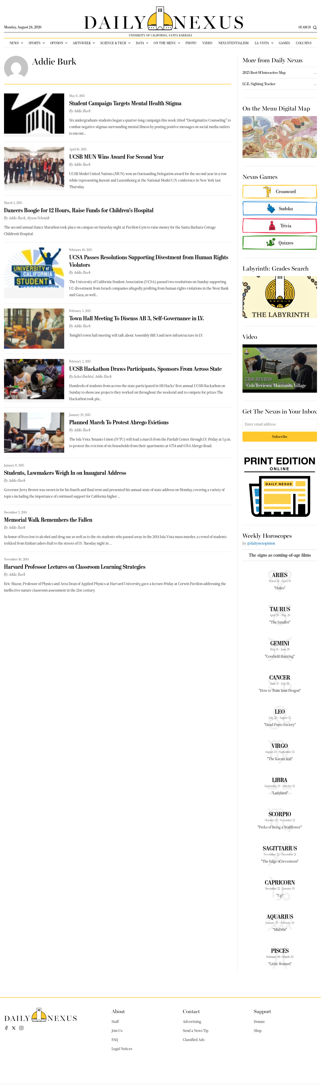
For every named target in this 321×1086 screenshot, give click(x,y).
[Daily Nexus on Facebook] (6, 1028)
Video (207, 43)
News (14, 43)
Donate (259, 1021)
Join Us (117, 1030)
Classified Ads (193, 1040)
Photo (191, 43)
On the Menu (165, 43)
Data (140, 43)
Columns (303, 43)
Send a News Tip (195, 1030)
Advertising (192, 1021)
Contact (191, 1011)
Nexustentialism (233, 43)
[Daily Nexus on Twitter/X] (14, 1028)
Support (262, 1011)
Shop (258, 1030)
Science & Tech (113, 43)
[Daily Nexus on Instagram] (21, 1028)
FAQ (115, 1040)
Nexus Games (260, 176)
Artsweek (82, 43)
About (118, 1011)
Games (284, 43)
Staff (115, 1021)
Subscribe (279, 436)
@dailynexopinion (261, 543)
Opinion (56, 43)
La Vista (262, 43)
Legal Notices (122, 1049)
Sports (35, 43)
